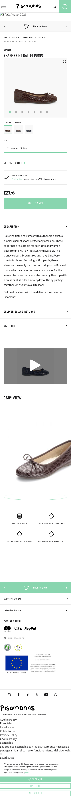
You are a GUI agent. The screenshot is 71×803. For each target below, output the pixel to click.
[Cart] (65, 6)
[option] (18, 129)
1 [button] (10, 112)
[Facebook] (18, 694)
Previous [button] (5, 26)
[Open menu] (3, 6)
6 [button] (41, 112)
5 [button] (34, 112)
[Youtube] (46, 694)
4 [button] (28, 112)
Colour (12, 122)
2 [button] (16, 112)
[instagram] (9, 694)
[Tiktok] (28, 694)
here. (27, 772)
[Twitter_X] (37, 694)
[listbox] (35, 130)
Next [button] (65, 26)
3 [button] (22, 112)
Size (5, 140)
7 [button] (47, 112)
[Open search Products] (54, 6)
